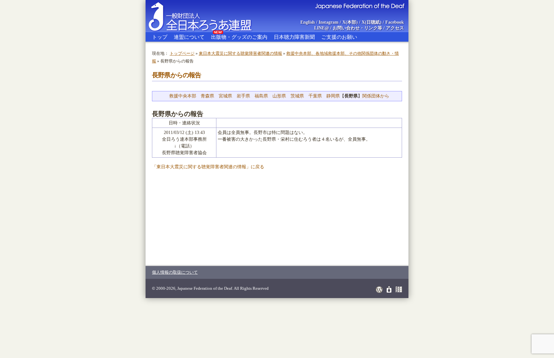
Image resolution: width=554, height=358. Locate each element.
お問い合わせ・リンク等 (357, 28)
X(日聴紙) (372, 22)
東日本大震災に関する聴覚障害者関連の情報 (240, 53)
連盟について (189, 37)
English (307, 22)
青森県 (207, 96)
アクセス (395, 28)
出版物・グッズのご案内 (239, 36)
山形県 (279, 96)
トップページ (182, 53)
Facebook (394, 22)
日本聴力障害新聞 (294, 37)
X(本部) (350, 22)
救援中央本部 (182, 96)
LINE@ (321, 28)
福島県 (261, 96)
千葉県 (315, 96)
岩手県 (243, 96)
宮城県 (225, 96)
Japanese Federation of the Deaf (359, 6)
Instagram (329, 22)
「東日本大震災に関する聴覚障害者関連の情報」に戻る (208, 166)
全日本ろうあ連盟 (206, 16)
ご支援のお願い (339, 37)
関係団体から (375, 96)
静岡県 (333, 96)
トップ (159, 37)
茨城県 (297, 96)
